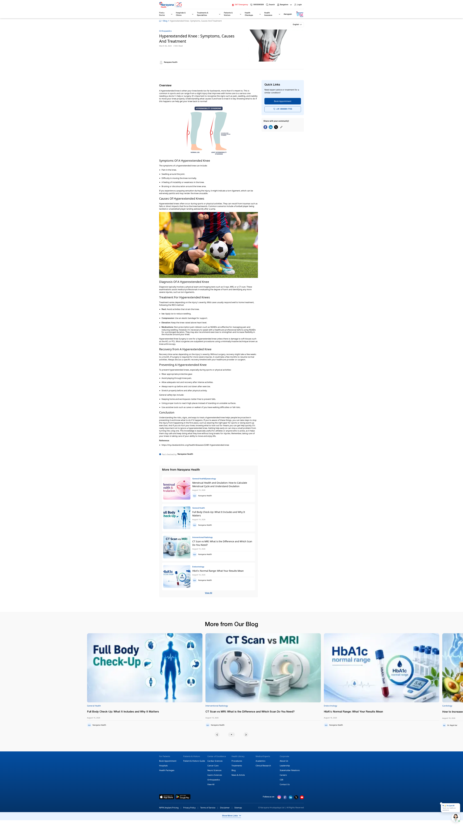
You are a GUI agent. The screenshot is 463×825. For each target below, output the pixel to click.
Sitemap (238, 807)
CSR (281, 779)
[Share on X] (276, 127)
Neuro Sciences (214, 770)
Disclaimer (226, 807)
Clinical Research (263, 765)
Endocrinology (261, 705)
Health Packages (166, 770)
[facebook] (285, 798)
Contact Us (285, 784)
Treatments (237, 765)
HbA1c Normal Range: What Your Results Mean (218, 570)
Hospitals (163, 765)
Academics (260, 761)
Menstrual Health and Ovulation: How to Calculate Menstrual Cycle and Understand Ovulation (219, 484)
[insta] (279, 797)
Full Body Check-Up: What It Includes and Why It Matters (218, 513)
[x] (296, 798)
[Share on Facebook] (265, 127)
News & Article (238, 775)
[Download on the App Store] (166, 796)
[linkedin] (291, 798)
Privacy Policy (190, 807)
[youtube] (302, 798)
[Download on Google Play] (183, 796)
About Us (284, 761)
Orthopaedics (165, 31)
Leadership (285, 765)
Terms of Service (209, 807)
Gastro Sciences (214, 775)
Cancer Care (212, 765)
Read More (194, 668)
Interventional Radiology (148, 705)
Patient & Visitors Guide (194, 761)
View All (208, 593)
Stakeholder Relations (290, 770)
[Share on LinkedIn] (271, 127)
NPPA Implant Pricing (170, 807)
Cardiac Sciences (215, 761)
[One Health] (299, 14)
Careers (283, 775)
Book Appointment (282, 101)
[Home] (170, 5)
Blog (165, 21)
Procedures (237, 761)
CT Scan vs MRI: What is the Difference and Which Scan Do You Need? (222, 543)
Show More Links (230, 816)
